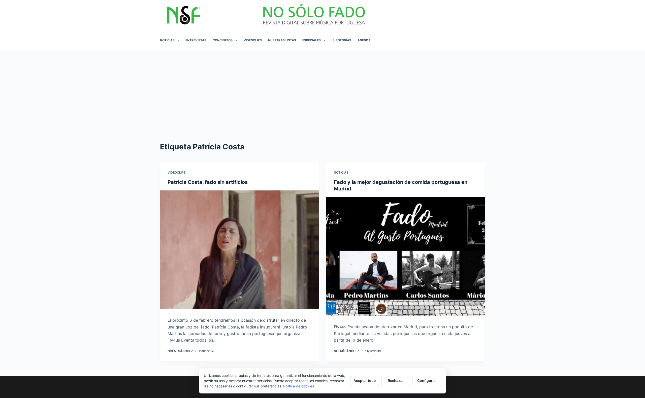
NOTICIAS (167, 40)
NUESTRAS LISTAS (282, 40)
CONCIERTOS (223, 40)
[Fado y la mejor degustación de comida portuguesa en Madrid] (405, 256)
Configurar (426, 380)
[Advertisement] (322, 88)
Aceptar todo (364, 380)
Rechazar (396, 380)
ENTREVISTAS (195, 40)
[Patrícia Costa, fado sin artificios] (239, 250)
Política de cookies (298, 386)
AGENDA (364, 40)
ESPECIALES (311, 40)
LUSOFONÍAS (341, 40)
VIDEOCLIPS (253, 40)
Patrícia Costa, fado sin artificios (208, 182)
